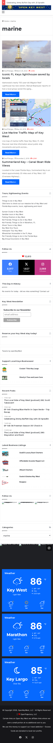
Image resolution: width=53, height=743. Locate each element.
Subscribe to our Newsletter (17, 310)
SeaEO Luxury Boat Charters (31, 453)
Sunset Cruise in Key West (12, 212)
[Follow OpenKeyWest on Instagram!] (49, 548)
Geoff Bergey (9, 71)
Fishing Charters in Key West (13, 217)
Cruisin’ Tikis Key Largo (29, 368)
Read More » (10, 94)
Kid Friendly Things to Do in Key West (17, 220)
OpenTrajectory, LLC (29, 714)
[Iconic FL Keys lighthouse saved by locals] (26, 54)
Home (6, 21)
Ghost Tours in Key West (12, 225)
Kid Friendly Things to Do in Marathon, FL (18, 222)
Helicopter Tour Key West (12, 231)
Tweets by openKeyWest (12, 351)
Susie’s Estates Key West (29, 476)
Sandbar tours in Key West (12, 214)
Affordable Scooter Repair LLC (32, 461)
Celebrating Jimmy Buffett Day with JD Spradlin (26, 3)
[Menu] (3, 12)
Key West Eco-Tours (10, 228)
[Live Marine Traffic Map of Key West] (26, 113)
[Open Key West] (26, 7)
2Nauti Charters (26, 470)
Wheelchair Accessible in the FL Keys (17, 233)
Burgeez (22, 482)
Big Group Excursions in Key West (15, 239)
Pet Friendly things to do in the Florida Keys (19, 236)
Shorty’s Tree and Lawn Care (31, 377)
